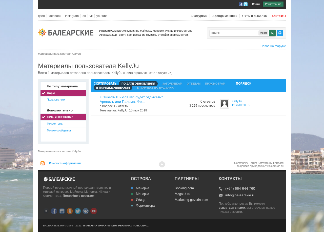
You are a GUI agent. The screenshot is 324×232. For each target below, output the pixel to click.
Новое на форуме (273, 46)
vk (91, 16)
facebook (55, 16)
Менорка (142, 194)
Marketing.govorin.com (191, 200)
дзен (41, 16)
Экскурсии (199, 16)
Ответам (193, 83)
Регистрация (273, 4)
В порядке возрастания (156, 87)
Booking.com (184, 188)
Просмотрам (215, 83)
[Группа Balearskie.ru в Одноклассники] (70, 210)
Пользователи (56, 99)
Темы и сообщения (60, 116)
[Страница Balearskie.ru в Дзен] (46, 210)
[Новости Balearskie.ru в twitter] (78, 210)
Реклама (124, 225)
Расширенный (280, 33)
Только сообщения (59, 130)
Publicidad (140, 225)
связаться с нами (232, 207)
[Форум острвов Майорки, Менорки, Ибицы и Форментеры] (67, 32)
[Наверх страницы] (162, 164)
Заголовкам (172, 83)
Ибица (140, 200)
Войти (256, 4)
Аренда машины (224, 16)
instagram (72, 16)
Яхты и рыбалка (254, 16)
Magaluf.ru (182, 194)
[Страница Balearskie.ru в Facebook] (54, 210)
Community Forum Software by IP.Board (259, 162)
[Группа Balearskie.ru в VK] (86, 210)
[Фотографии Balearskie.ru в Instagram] (62, 210)
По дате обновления (138, 83)
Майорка (142, 188)
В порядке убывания (113, 87)
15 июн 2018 (241, 105)
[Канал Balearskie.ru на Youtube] (93, 210)
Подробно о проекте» (79, 196)
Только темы (55, 123)
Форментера (145, 205)
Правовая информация (100, 225)
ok (84, 16)
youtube (102, 16)
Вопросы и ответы (115, 106)
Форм (51, 92)
